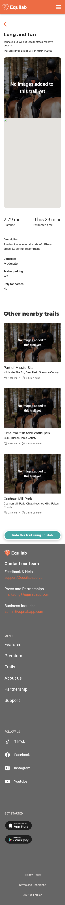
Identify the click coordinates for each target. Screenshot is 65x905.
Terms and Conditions (32, 885)
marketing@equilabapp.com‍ (27, 594)
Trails (10, 667)
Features (13, 644)
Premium (13, 655)
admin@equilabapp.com (24, 612)
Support (12, 700)
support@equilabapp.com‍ (25, 578)
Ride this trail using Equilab (32, 535)
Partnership (16, 689)
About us (13, 678)
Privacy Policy (32, 875)
